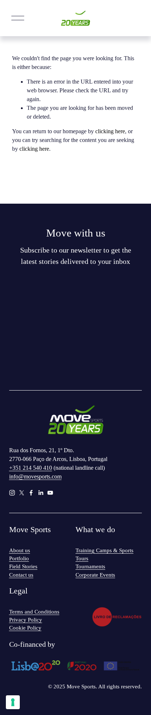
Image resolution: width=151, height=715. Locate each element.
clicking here (110, 131)
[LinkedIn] (41, 493)
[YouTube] (50, 493)
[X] (22, 493)
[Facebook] (31, 493)
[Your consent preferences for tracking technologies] (13, 702)
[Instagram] (12, 493)
